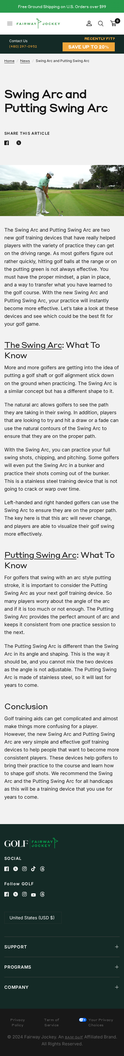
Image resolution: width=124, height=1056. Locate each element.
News (25, 61)
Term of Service (51, 1022)
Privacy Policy (17, 1022)
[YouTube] (35, 894)
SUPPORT (15, 947)
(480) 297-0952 (23, 46)
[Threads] (44, 868)
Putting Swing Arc (40, 554)
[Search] (101, 23)
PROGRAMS (17, 967)
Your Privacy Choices (100, 1022)
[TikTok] (35, 868)
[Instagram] (26, 868)
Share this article (27, 133)
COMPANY (16, 987)
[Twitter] (17, 868)
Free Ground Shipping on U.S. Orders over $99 (62, 6)
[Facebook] (8, 868)
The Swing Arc (33, 345)
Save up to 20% (88, 47)
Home (9, 61)
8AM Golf (74, 1037)
